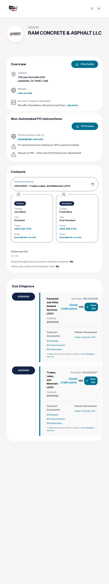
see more (72, 105)
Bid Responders (54, 349)
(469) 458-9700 (68, 229)
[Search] (91, 8)
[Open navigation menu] (98, 8)
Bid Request (52, 341)
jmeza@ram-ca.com (25, 237)
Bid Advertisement (56, 345)
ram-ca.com (25, 93)
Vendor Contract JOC (85, 337)
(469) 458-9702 (22, 229)
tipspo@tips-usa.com (30, 139)
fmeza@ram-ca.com (70, 237)
